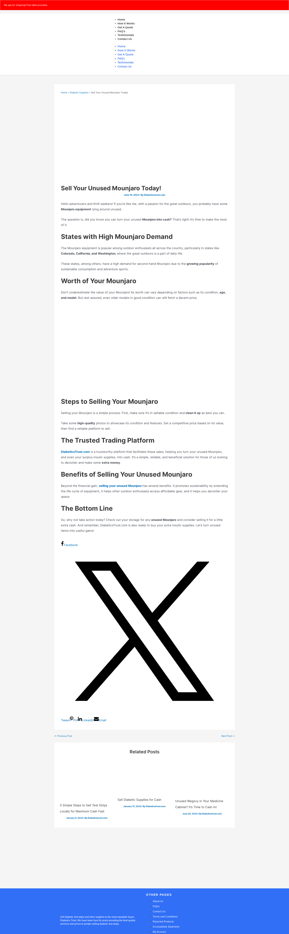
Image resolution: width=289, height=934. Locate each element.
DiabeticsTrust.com (75, 452)
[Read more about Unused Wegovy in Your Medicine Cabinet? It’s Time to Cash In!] (202, 779)
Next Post (228, 736)
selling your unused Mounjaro (120, 486)
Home (121, 19)
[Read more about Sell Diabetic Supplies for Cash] (144, 778)
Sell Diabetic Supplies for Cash (139, 800)
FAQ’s (121, 31)
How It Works (126, 23)
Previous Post (63, 736)
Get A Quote (125, 27)
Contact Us (125, 38)
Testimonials (126, 35)
